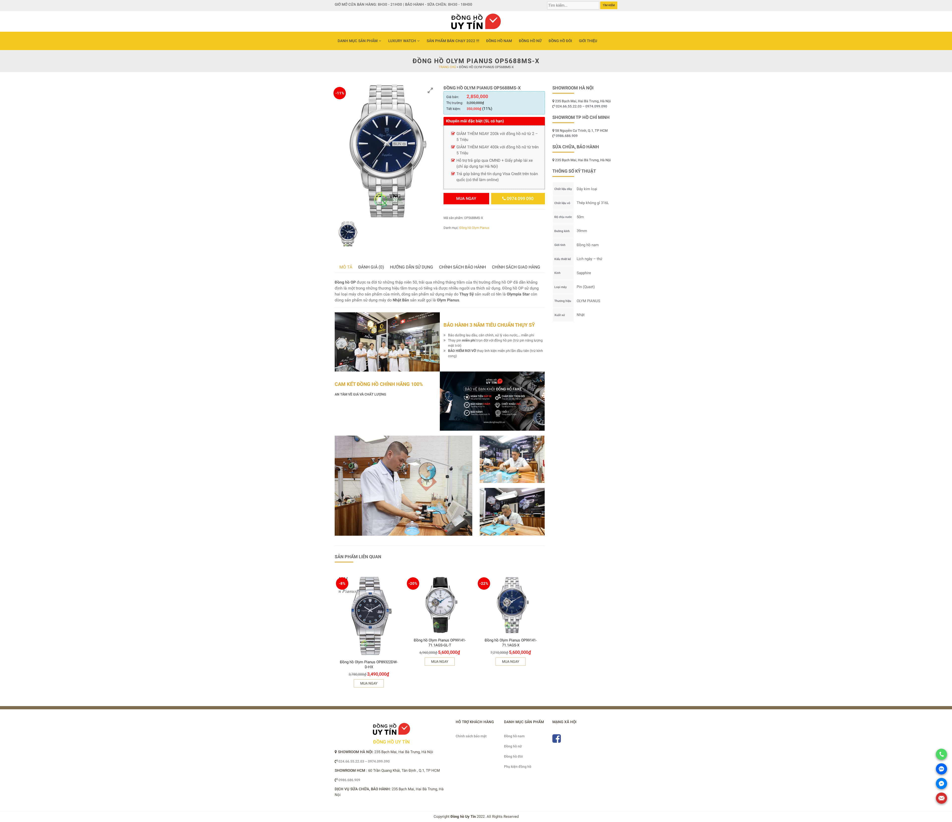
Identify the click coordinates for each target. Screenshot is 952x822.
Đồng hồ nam (499, 41)
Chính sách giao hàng (516, 267)
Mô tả (345, 267)
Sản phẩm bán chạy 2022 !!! (453, 41)
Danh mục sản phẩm (358, 41)
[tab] (346, 267)
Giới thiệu (588, 41)
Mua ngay (466, 198)
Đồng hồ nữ (530, 41)
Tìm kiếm (609, 5)
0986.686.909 (567, 136)
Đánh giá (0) (371, 267)
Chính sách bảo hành (462, 267)
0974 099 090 (520, 198)
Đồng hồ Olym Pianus (474, 228)
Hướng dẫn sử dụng (411, 267)
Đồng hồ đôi (560, 41)
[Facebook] (556, 741)
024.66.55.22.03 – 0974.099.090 (582, 106)
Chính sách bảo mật (471, 736)
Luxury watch (402, 41)
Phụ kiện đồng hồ (517, 767)
